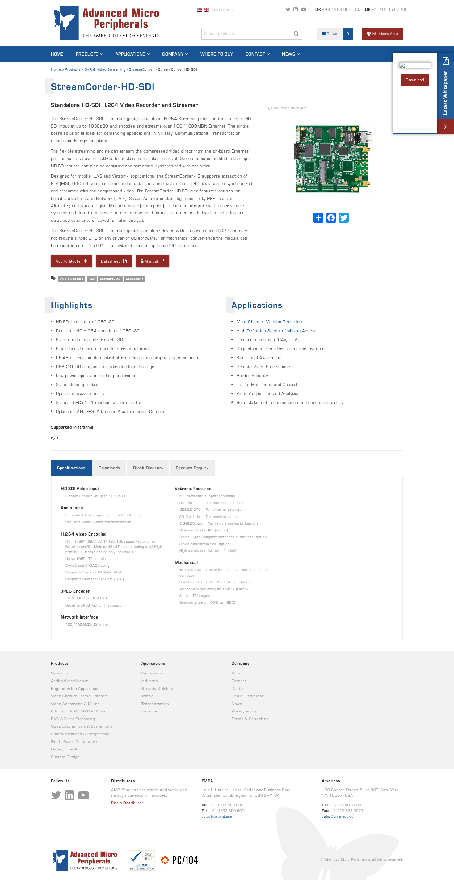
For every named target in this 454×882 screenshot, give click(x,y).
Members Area (384, 33)
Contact (255, 54)
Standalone (135, 278)
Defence (149, 711)
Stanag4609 (110, 278)
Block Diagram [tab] (148, 468)
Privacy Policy (244, 711)
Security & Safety (157, 688)
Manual (150, 261)
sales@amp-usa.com (339, 816)
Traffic (147, 696)
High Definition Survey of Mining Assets (276, 331)
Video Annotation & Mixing (75, 704)
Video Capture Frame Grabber (79, 696)
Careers (239, 681)
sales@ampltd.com (217, 816)
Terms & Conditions (250, 719)
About (237, 673)
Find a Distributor (248, 696)
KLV (92, 278)
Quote (337, 33)
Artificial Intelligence (70, 681)
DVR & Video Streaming (105, 69)
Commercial (152, 673)
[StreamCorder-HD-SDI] (332, 159)
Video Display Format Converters (81, 726)
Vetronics (60, 673)
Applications (130, 54)
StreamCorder (141, 69)
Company (172, 54)
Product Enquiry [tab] (192, 468)
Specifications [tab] (71, 468)
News (288, 54)
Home (57, 54)
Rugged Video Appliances (74, 688)
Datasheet (110, 261)
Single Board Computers (74, 742)
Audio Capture (71, 278)
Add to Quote (68, 261)
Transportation (155, 704)
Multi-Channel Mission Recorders (270, 322)
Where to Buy (216, 54)
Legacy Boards (64, 749)
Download (415, 80)
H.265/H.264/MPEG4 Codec (79, 711)
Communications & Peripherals (80, 734)
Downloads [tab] (109, 468)
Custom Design (65, 757)
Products (87, 54)
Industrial (150, 681)
